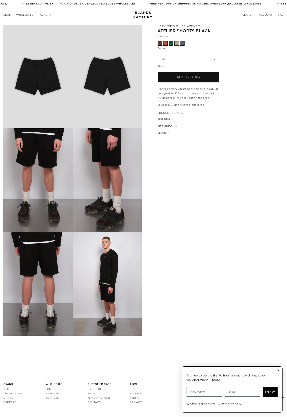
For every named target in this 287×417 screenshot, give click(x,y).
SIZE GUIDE (95, 389)
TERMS (134, 397)
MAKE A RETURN (99, 397)
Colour (162, 48)
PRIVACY (136, 402)
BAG (281, 14)
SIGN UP (270, 391)
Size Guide (165, 126)
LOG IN (50, 389)
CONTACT (94, 402)
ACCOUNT (265, 14)
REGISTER (52, 393)
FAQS (91, 393)
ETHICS (8, 397)
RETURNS (136, 393)
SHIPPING (136, 389)
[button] (7, 15)
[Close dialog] (278, 370)
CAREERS (9, 402)
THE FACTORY (12, 393)
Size (160, 66)
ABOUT (8, 389)
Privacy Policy (233, 403)
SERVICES (52, 397)
